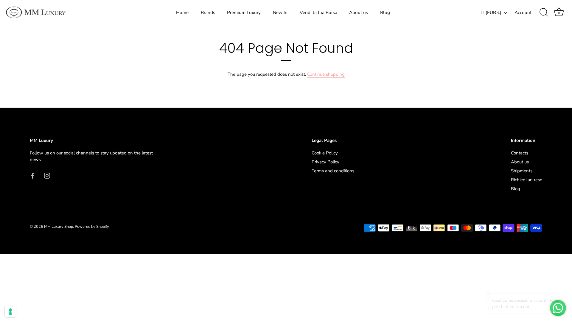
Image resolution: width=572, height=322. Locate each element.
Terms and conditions (333, 171)
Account (523, 13)
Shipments (521, 171)
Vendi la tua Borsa (318, 13)
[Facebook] (33, 175)
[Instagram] (47, 175)
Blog (385, 13)
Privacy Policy (325, 162)
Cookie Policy (325, 153)
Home (182, 13)
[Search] (543, 12)
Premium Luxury (244, 13)
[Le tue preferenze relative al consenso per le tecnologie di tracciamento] (10, 311)
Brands (208, 13)
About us (358, 13)
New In (280, 13)
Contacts (519, 153)
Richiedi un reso (526, 180)
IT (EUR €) (491, 13)
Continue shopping (326, 74)
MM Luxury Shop (58, 226)
